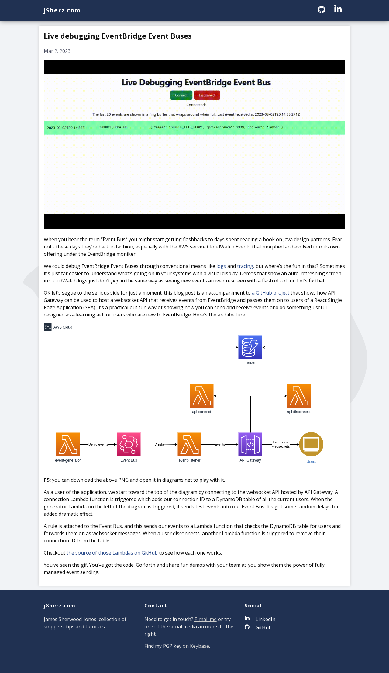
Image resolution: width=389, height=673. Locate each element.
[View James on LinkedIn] (338, 10)
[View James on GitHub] (322, 10)
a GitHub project (270, 292)
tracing (245, 266)
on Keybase (196, 646)
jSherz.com (62, 10)
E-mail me (205, 619)
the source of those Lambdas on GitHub (112, 552)
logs (221, 266)
